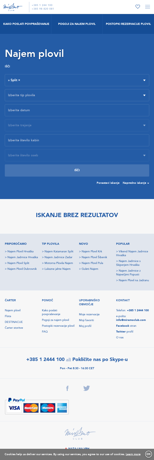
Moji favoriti (86, 320)
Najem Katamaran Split (59, 251)
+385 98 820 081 (43, 8)
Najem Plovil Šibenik (94, 257)
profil (124, 332)
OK (148, 454)
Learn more (133, 454)
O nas (120, 337)
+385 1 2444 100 (138, 310)
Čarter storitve (14, 328)
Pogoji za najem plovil (55, 320)
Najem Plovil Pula (92, 263)
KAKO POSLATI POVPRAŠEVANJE (26, 24)
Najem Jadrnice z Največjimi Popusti (128, 272)
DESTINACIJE (14, 322)
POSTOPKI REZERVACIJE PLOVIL (128, 24)
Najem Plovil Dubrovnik (22, 269)
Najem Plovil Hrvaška (20, 251)
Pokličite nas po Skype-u (100, 359)
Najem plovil (12, 310)
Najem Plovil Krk (92, 251)
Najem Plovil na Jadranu (134, 280)
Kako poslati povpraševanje (51, 312)
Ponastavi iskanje (108, 183)
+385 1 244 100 (42, 5)
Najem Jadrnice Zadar (58, 257)
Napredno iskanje (134, 183)
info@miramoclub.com (131, 320)
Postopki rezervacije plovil (58, 326)
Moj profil (85, 326)
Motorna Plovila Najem (59, 263)
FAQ (45, 332)
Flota (8, 316)
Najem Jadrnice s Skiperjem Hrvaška (128, 263)
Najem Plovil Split (18, 263)
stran (126, 326)
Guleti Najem (90, 269)
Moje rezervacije (89, 314)
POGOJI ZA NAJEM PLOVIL (77, 24)
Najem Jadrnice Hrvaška (22, 257)
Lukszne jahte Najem (58, 269)
